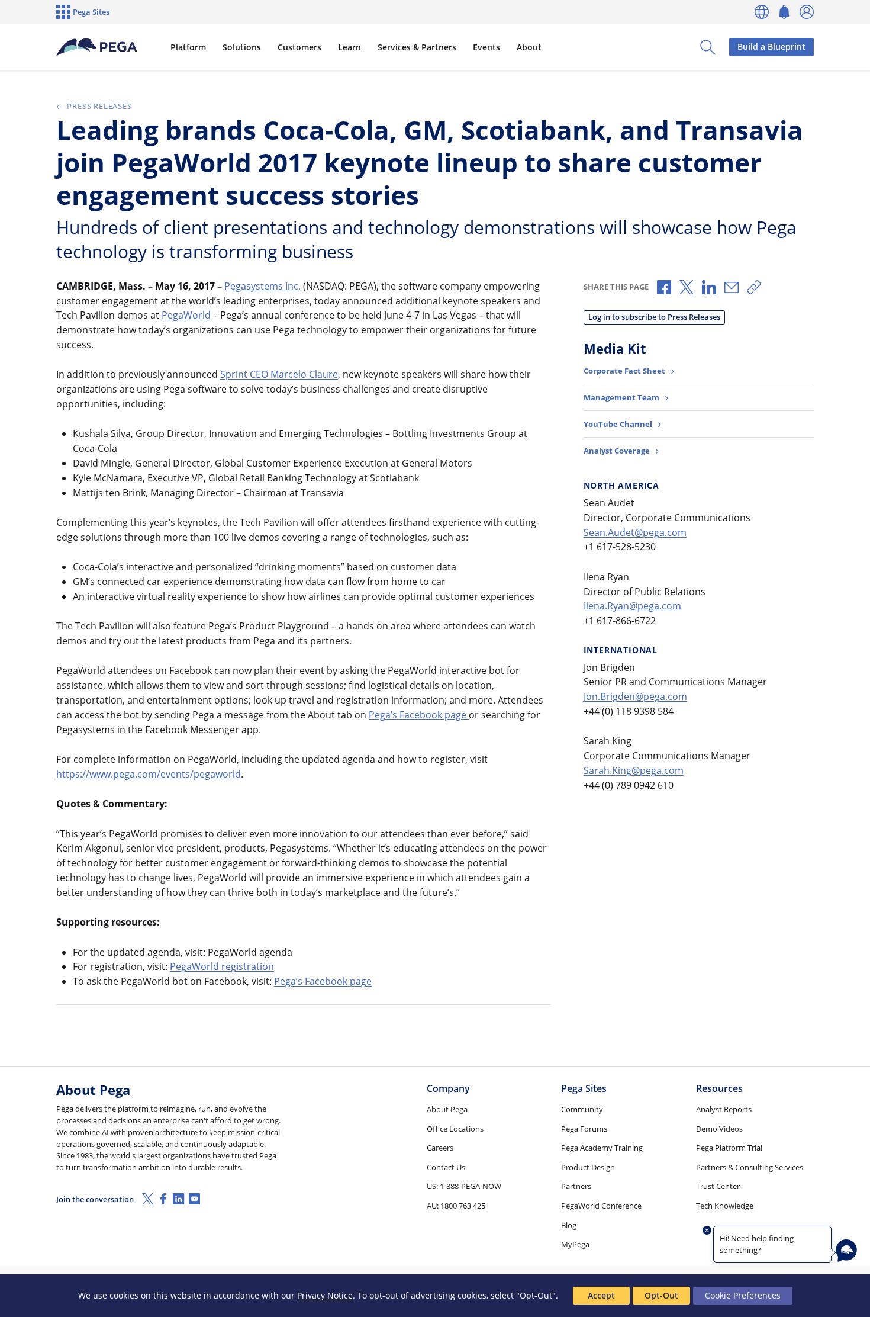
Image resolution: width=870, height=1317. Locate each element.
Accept (601, 1295)
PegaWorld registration (222, 966)
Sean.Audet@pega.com (635, 532)
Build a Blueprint (771, 46)
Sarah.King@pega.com (634, 770)
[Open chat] (846, 1250)
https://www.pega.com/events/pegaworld (148, 773)
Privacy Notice (325, 1295)
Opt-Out (661, 1295)
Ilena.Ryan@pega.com (632, 605)
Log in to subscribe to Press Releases (654, 316)
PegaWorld (186, 315)
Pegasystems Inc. (262, 286)
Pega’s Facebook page (419, 714)
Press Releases (99, 106)
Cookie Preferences (743, 1295)
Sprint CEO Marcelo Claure (279, 374)
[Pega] (97, 47)
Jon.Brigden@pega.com (635, 696)
